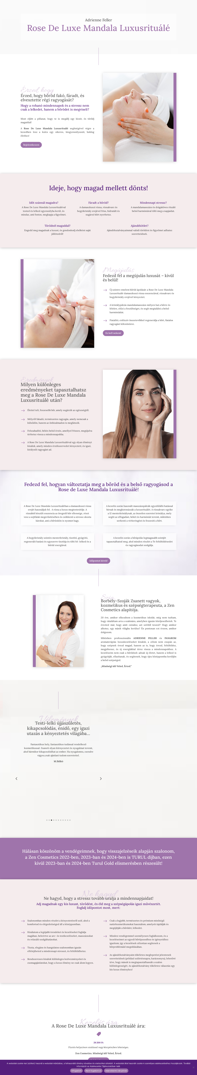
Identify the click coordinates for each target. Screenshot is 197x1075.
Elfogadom (76, 1071)
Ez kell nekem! (113, 333)
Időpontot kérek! (98, 560)
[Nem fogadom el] (193, 1067)
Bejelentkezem (31, 144)
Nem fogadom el (93, 1071)
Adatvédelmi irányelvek (116, 1071)
